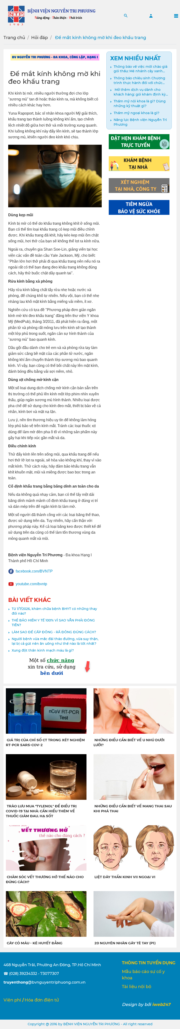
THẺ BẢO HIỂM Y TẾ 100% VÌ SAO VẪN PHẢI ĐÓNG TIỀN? (53, 622)
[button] (125, 15)
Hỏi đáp (39, 37)
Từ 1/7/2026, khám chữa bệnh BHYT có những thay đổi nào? (54, 611)
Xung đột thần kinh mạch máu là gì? (43, 650)
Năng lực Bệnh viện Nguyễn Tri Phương (140, 122)
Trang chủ (14, 37)
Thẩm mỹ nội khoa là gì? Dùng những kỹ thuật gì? (140, 103)
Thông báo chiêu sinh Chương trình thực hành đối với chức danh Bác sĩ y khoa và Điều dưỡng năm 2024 (139, 80)
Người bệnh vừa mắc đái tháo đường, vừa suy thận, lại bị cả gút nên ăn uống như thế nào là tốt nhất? (55, 641)
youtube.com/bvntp (31, 584)
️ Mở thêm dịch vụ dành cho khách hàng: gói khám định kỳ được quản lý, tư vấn (140, 92)
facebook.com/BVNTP (34, 571)
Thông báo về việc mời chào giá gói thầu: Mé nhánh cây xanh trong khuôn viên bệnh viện (140, 69)
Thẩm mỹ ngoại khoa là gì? (136, 113)
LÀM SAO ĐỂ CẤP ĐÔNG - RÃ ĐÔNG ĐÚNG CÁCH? (54, 632)
